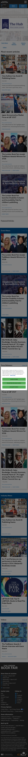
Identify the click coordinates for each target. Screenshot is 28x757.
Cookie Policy (12, 375)
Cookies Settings (14, 379)
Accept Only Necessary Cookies (14, 383)
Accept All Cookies (14, 386)
